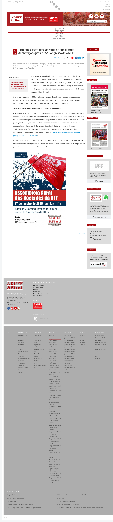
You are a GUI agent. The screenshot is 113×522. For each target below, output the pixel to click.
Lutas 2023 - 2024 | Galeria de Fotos (55, 382)
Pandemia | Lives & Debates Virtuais (55, 396)
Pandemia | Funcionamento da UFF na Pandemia (54, 413)
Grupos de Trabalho (13, 491)
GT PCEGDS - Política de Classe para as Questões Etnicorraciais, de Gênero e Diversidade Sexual (80, 509)
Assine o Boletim (23, 367)
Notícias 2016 (53, 363)
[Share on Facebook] (76, 58)
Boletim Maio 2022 (96, 149)
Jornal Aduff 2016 (69, 349)
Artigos (66, 370)
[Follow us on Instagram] (102, 16)
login (5, 517)
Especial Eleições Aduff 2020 (54, 470)
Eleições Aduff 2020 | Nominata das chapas (55, 480)
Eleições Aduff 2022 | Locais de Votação (55, 448)
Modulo (20, 372)
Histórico (21, 338)
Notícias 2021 (53, 351)
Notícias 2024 (53, 344)
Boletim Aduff (68, 365)
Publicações (68, 332)
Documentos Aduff (39, 338)
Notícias (51, 332)
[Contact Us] (15, 308)
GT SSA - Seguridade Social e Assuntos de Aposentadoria (24, 507)
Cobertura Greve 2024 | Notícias (54, 369)
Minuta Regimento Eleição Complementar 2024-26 (39, 357)
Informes (82, 342)
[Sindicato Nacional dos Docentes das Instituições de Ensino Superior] (37, 306)
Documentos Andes (37, 341)
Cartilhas (67, 363)
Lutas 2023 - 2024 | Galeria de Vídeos (55, 378)
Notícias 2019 (53, 356)
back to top (81, 233)
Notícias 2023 (53, 347)
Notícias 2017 (53, 361)
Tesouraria (21, 344)
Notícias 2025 (53, 342)
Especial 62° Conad (55, 386)
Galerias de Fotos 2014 (100, 346)
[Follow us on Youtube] (96, 16)
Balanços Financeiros (21, 348)
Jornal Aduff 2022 (69, 338)
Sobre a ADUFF (22, 332)
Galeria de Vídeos (100, 342)
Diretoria (20, 340)
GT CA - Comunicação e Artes (66, 501)
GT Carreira (60, 498)
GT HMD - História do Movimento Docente (20, 504)
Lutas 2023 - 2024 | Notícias (55, 373)
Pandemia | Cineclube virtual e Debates (54, 402)
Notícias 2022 (53, 349)
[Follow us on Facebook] (91, 16)
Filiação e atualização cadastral (24, 360)
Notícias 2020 (53, 354)
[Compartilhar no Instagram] (72, 58)
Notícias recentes (54, 338)
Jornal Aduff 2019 (69, 342)
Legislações (37, 344)
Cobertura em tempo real (40, 366)
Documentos (37, 332)
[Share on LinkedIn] (82, 58)
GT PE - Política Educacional (15, 498)
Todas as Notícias (54, 365)
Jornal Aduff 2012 (69, 354)
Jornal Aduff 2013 (69, 358)
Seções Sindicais (23, 351)
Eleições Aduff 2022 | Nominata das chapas (55, 441)
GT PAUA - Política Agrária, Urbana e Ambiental (71, 495)
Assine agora (100, 217)
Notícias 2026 (53, 340)
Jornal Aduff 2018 (69, 344)
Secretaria (21, 342)
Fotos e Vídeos (99, 332)
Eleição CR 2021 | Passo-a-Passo (54, 461)
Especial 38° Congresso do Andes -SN (55, 390)
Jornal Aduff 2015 (69, 351)
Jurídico (82, 332)
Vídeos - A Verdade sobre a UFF (101, 339)
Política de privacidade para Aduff (39, 349)
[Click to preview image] (39, 190)
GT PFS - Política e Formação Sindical (68, 504)
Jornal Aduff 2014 (69, 356)
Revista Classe (68, 361)
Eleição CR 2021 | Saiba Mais (54, 465)
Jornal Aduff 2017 (69, 347)
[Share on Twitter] (79, 58)
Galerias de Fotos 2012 (100, 355)
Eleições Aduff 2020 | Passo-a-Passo (55, 474)
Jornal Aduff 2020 (69, 340)
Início (8, 332)
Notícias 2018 (53, 358)
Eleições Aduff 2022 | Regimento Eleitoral (55, 427)
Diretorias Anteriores (21, 355)
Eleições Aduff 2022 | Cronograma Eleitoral (55, 420)
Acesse (100, 181)
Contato (20, 370)
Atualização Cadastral (21, 364)
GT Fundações (11, 501)
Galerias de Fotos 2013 (100, 350)
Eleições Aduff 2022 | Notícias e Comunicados (55, 434)
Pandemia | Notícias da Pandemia (55, 408)
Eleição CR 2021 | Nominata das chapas (54, 455)
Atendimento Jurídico (84, 339)
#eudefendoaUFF (69, 367)
